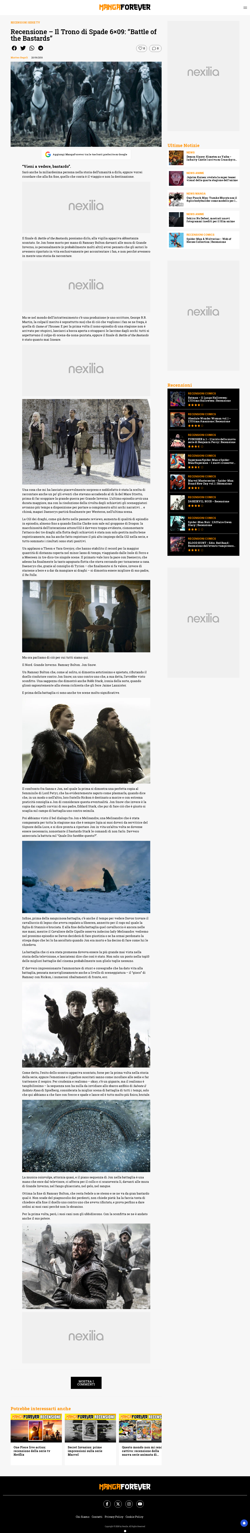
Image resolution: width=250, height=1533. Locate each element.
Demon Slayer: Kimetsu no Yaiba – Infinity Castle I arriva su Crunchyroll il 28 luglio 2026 (211, 158)
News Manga (196, 193)
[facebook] (14, 50)
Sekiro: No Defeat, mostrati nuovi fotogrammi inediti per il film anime (210, 220)
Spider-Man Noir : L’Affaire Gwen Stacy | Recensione (210, 524)
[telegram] (40, 50)
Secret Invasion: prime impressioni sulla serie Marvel (85, 1450)
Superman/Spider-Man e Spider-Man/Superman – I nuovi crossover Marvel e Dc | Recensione (211, 461)
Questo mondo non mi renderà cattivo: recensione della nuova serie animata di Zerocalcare (144, 1450)
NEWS (190, 152)
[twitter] (23, 50)
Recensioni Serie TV (25, 22)
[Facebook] (104, 1501)
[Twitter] (115, 1501)
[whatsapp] (32, 50)
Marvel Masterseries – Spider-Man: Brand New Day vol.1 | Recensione (211, 482)
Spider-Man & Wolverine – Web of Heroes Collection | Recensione (208, 240)
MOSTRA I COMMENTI (86, 1382)
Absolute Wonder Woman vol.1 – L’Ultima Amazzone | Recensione (209, 420)
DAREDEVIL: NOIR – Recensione (208, 501)
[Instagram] (126, 1501)
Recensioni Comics (200, 234)
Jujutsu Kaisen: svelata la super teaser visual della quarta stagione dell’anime (212, 179)
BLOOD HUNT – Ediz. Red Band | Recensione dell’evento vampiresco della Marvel (211, 544)
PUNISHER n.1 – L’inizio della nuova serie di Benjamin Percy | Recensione (212, 441)
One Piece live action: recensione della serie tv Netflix (32, 1450)
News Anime (195, 173)
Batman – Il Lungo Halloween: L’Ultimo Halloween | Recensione (209, 399)
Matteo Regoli (19, 57)
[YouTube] (137, 1501)
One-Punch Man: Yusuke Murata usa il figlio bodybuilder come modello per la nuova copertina (211, 199)
